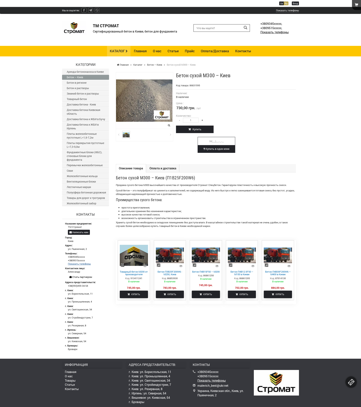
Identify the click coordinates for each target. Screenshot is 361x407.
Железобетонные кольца (82, 176)
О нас (157, 51)
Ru (286, 3)
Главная (140, 51)
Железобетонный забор (81, 203)
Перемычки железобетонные (85, 165)
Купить (196, 129)
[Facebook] (84, 10)
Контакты (243, 51)
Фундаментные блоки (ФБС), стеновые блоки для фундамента (84, 155)
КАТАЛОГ (118, 51)
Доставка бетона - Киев (81, 104)
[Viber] (97, 10)
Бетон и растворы (78, 88)
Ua (281, 3)
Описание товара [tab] (131, 168)
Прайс (190, 51)
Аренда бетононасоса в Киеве (85, 72)
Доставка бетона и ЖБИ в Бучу (86, 119)
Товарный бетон (77, 99)
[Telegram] (90, 10)
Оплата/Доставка (215, 51)
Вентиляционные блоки (81, 181)
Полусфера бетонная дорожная (86, 192)
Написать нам (80, 232)
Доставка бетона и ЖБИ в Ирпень (83, 126)
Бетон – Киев (75, 77)
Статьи (173, 51)
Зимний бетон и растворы (83, 93)
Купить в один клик (217, 149)
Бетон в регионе (76, 82)
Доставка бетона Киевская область (83, 111)
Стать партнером (82, 277)
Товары (70, 380)
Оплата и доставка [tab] (162, 168)
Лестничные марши (79, 187)
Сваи (70, 170)
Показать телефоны (287, 10)
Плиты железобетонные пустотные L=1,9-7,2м (82, 135)
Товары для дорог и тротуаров (86, 198)
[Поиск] (245, 27)
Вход (295, 3)
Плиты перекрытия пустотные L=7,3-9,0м (85, 145)
